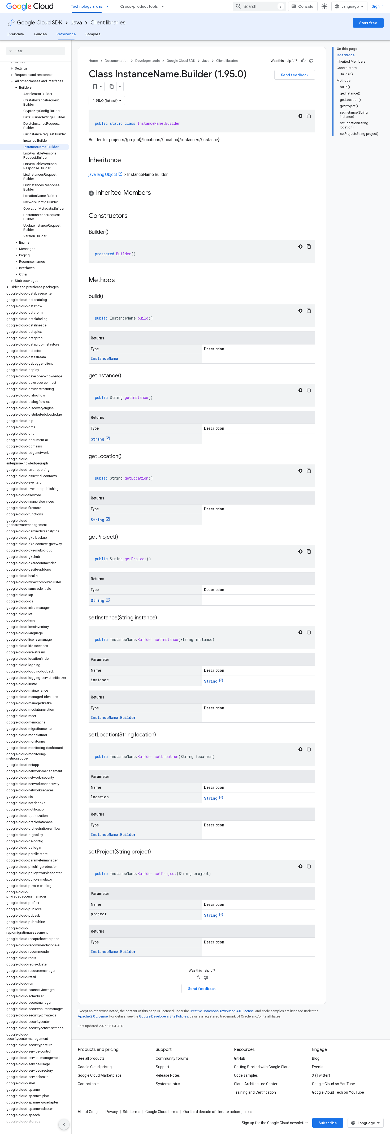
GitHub (239, 1058)
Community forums (172, 1058)
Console (305, 6)
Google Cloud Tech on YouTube (338, 1092)
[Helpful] (303, 61)
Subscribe (328, 1122)
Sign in (378, 6)
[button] (34, 62)
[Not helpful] (311, 61)
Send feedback (295, 74)
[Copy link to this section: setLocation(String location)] (161, 735)
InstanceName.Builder (113, 717)
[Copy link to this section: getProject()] (123, 537)
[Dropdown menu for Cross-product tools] (164, 6)
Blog (315, 1058)
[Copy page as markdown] (111, 86)
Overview (15, 34)
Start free (368, 22)
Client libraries (107, 22)
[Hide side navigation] (64, 1124)
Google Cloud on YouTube (333, 1084)
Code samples (246, 1075)
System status (168, 1084)
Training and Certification (255, 1092)
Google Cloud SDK (39, 22)
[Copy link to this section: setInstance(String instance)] (162, 618)
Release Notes (168, 1075)
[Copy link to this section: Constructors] (134, 216)
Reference (66, 34)
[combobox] (259, 6)
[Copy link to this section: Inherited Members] (156, 193)
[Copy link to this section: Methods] (121, 280)
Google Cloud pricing (95, 1067)
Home (93, 61)
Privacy (112, 1112)
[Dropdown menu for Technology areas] (109, 6)
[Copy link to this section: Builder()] (114, 232)
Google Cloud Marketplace (100, 1075)
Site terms (131, 1112)
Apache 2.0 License (93, 1016)
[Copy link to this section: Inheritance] (126, 160)
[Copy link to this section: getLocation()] (127, 457)
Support (162, 1067)
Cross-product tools (139, 6)
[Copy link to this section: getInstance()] (126, 376)
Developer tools (147, 61)
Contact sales (89, 1084)
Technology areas (87, 6)
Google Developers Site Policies (163, 1016)
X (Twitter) (321, 1075)
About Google (89, 1112)
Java (76, 22)
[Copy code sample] (309, 116)
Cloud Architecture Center (256, 1084)
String (97, 439)
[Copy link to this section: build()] (108, 297)
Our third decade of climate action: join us (217, 1112)
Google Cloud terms (161, 1112)
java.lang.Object (103, 174)
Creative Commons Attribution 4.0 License (222, 1011)
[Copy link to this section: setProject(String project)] (156, 852)
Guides (40, 34)
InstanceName (104, 358)
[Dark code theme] (300, 116)
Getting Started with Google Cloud (262, 1067)
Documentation (116, 61)
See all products (91, 1058)
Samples (93, 34)
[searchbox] (35, 51)
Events (317, 1067)
